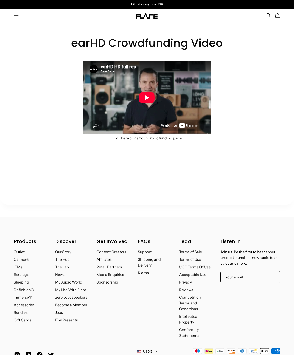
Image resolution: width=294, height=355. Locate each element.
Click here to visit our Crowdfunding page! (147, 138)
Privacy (185, 282)
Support (145, 252)
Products (25, 241)
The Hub (62, 259)
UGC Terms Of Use (195, 267)
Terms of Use (190, 259)
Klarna (143, 272)
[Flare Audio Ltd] (147, 16)
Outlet (19, 252)
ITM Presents (66, 320)
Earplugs (21, 274)
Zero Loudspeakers (71, 297)
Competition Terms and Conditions (190, 303)
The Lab (62, 267)
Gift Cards (22, 320)
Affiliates (104, 259)
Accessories (24, 305)
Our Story (63, 252)
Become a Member (71, 305)
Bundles (21, 312)
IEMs (18, 267)
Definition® (24, 289)
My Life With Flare (70, 289)
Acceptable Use (192, 274)
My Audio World (68, 282)
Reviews (186, 289)
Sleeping (21, 282)
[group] (147, 4)
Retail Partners (109, 267)
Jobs (59, 312)
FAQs (144, 241)
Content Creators (111, 252)
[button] (268, 15)
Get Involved (112, 241)
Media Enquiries (110, 274)
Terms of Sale (190, 252)
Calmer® (22, 259)
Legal (186, 241)
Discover (65, 241)
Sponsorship (107, 282)
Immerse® (23, 297)
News (60, 274)
